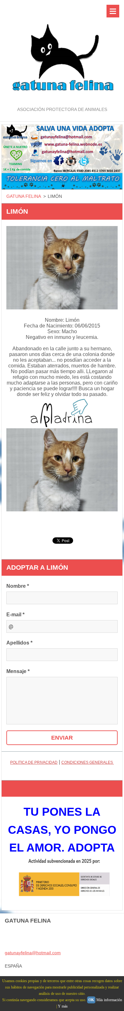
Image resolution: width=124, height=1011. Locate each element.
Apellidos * (19, 642)
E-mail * (15, 614)
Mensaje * (18, 671)
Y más (63, 1006)
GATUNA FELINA (23, 196)
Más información (109, 1000)
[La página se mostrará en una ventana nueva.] (62, 267)
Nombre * (17, 586)
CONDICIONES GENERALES (87, 762)
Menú (113, 11)
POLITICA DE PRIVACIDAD (34, 762)
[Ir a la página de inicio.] (62, 53)
